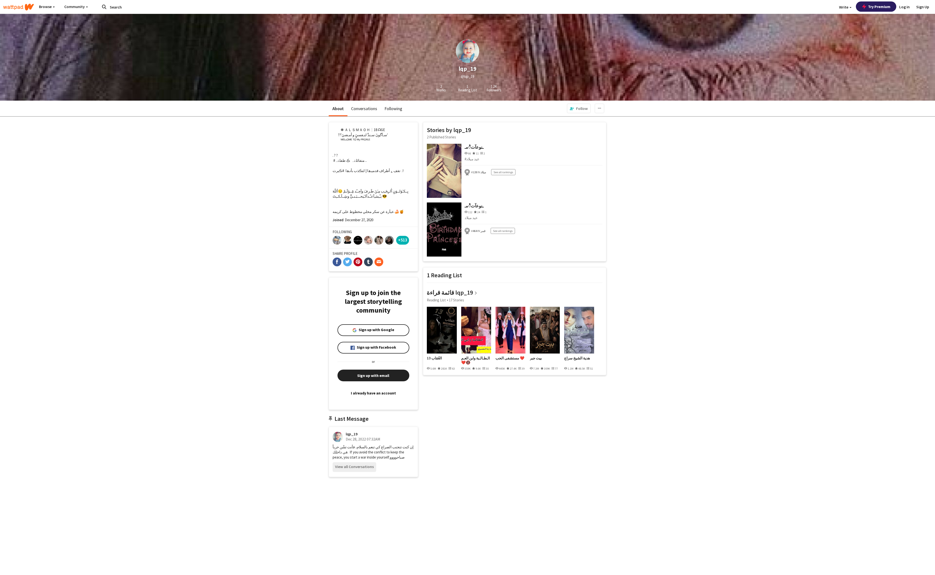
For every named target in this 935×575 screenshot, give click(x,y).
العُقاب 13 (434, 358)
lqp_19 (351, 434)
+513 (402, 240)
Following (393, 108)
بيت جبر (536, 358)
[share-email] (378, 262)
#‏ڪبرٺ (338, 170)
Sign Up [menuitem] (922, 6)
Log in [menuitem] (904, 6)
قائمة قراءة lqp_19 (450, 292)
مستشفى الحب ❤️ (510, 358)
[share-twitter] (347, 262)
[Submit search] (104, 7)
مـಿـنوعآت (474, 147)
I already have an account (373, 393)
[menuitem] (579, 108)
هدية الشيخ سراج (577, 358)
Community (74, 6)
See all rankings (503, 172)
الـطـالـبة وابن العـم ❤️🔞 (475, 360)
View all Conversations (354, 466)
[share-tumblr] (368, 262)
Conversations (364, 108)
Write (844, 7)
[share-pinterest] (358, 262)
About (338, 108)
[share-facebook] (337, 262)
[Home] (18, 7)
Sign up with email (373, 375)
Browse (45, 6)
